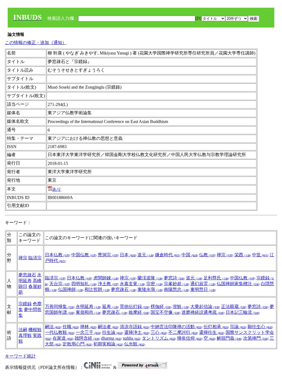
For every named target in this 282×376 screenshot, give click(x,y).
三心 (159, 332)
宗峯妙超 (176, 283)
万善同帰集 (60, 306)
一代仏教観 (60, 332)
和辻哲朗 (97, 289)
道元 (145, 254)
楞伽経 (161, 306)
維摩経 (139, 312)
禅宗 (22, 257)
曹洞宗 (108, 254)
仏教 (207, 254)
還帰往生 (211, 332)
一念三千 (88, 332)
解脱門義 (229, 338)
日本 (128, 254)
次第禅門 (256, 338)
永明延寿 (88, 306)
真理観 (25, 335)
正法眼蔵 (233, 306)
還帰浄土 (137, 332)
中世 (260, 254)
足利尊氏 (216, 278)
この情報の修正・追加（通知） (36, 42)
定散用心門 (77, 344)
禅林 (88, 326)
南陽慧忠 (176, 289)
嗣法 (53, 326)
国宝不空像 (165, 312)
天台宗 (59, 283)
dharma (111, 338)
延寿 (110, 306)
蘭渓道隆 (150, 278)
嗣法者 (108, 326)
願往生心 (260, 326)
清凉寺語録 (135, 326)
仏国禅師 (70, 289)
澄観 (181, 306)
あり (56, 189)
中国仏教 (84, 254)
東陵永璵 (150, 289)
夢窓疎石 (27, 275)
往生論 (112, 332)
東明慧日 (203, 289)
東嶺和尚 (88, 312)
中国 (189, 254)
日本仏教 (57, 254)
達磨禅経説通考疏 (202, 312)
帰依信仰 (189, 338)
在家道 (63, 338)
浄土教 (108, 283)
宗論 (238, 326)
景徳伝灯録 (135, 306)
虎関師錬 (106, 278)
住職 (71, 326)
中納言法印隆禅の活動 (176, 326)
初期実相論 (108, 344)
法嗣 (22, 329)
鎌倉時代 (167, 254)
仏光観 (134, 344)
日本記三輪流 (243, 312)
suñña (132, 338)
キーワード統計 (20, 356)
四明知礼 (84, 283)
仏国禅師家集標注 (238, 283)
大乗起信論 (205, 306)
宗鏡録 (25, 303)
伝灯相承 (216, 326)
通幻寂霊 (203, 283)
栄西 (242, 254)
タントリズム (159, 338)
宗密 (154, 283)
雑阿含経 (87, 338)
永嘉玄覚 (132, 283)
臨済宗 (35, 257)
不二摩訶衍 (183, 332)
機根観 (35, 329)
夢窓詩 (174, 278)
